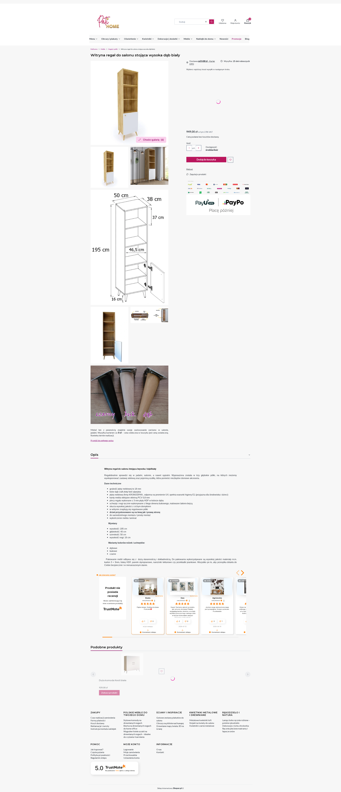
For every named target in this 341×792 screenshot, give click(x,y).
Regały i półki (113, 49)
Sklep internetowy (169, 788)
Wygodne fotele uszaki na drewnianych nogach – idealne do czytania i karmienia (137, 734)
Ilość (188, 143)
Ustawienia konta (131, 758)
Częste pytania (97, 752)
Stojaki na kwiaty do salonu (201, 723)
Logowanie (128, 749)
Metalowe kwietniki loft (200, 720)
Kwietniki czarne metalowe (201, 725)
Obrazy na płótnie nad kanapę (170, 723)
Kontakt (160, 752)
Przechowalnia (130, 755)
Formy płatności (98, 720)
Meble (103, 49)
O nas (159, 749)
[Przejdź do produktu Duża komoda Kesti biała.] (132, 664)
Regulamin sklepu (99, 758)
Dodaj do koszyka (206, 159)
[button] (211, 21)
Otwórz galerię (153, 139)
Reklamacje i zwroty (100, 726)
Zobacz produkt (109, 692)
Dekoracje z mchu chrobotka (235, 725)
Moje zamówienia (131, 752)
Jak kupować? (97, 749)
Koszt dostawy (97, 723)
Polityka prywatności (100, 755)
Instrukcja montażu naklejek (103, 729)
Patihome (94, 49)
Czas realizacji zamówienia (103, 717)
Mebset (189, 169)
